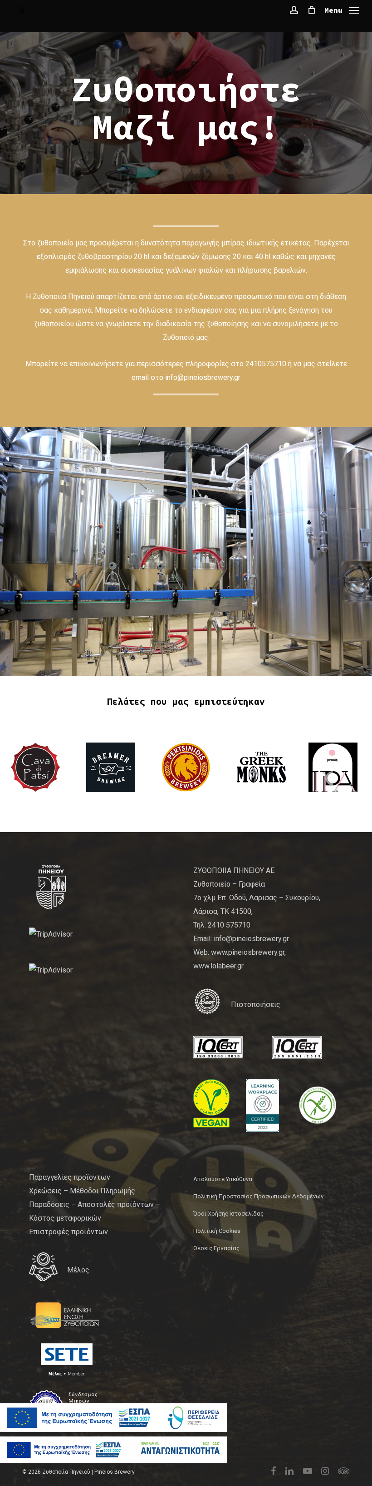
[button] (341, 9)
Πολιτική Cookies (216, 1230)
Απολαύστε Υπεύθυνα (222, 1179)
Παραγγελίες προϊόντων (69, 1177)
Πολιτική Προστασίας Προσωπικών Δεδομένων (258, 1196)
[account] (294, 10)
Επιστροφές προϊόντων (68, 1231)
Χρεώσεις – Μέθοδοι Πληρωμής (82, 1191)
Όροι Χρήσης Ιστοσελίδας (228, 1213)
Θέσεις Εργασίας (216, 1248)
